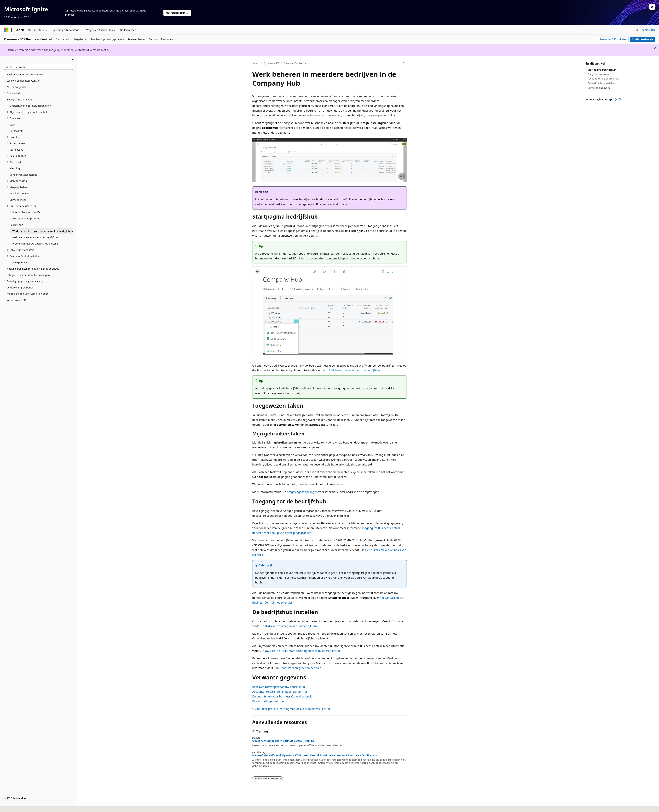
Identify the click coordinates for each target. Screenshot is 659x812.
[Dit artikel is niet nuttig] (620, 99)
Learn (256, 63)
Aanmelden (648, 29)
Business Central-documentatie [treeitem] (25, 74)
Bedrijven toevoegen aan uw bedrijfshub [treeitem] (35, 237)
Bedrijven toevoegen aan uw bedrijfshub (355, 370)
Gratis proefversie (642, 39)
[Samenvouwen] (73, 60)
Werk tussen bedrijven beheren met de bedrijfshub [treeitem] (42, 231)
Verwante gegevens (599, 87)
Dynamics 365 (272, 63)
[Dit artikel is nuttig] (616, 99)
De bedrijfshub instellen (602, 83)
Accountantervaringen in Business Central (279, 692)
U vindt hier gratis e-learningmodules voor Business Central (291, 709)
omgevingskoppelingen (302, 492)
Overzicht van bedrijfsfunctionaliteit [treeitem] (30, 105)
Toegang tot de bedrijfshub (603, 78)
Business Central (293, 63)
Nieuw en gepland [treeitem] (17, 87)
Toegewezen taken (598, 74)
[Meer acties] (404, 63)
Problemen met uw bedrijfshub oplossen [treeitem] (35, 243)
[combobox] (38, 67)
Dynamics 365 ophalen (613, 39)
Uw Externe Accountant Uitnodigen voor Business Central (302, 651)
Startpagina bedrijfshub (602, 69)
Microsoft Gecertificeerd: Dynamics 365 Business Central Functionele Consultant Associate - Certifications (314, 755)
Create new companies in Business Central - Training (283, 740)
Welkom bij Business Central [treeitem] (23, 80)
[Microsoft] (6, 30)
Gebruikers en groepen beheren (300, 668)
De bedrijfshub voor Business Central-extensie (282, 696)
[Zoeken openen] (636, 30)
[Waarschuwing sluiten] (652, 7)
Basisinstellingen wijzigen (268, 701)
